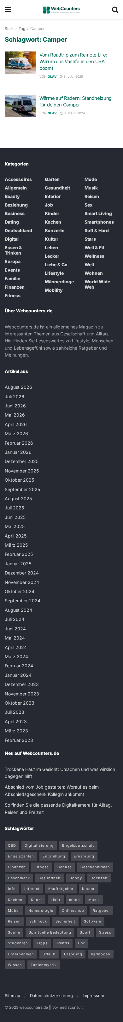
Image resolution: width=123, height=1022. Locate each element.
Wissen (15, 965)
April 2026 (16, 424)
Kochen (53, 222)
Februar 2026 (19, 443)
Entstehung (54, 856)
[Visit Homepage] (61, 9)
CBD (12, 845)
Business (15, 213)
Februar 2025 (19, 554)
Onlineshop (73, 910)
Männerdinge (59, 281)
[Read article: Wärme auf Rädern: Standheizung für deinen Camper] (20, 106)
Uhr (81, 943)
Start (9, 28)
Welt (89, 264)
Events (12, 270)
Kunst (36, 900)
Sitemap (12, 995)
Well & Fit (94, 247)
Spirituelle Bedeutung (50, 932)
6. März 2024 (74, 113)
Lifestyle (54, 273)
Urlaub (49, 954)
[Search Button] (115, 9)
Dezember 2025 (21, 461)
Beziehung (16, 204)
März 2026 (16, 433)
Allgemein (16, 187)
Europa (12, 261)
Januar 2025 (18, 563)
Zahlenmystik (44, 965)
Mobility (54, 290)
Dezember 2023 (22, 684)
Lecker (52, 256)
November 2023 (22, 693)
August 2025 (18, 498)
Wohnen (94, 273)
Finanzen (15, 287)
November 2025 (22, 470)
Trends (62, 943)
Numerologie (40, 910)
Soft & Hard (97, 230)
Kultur (51, 239)
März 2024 (16, 656)
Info (12, 889)
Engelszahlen (21, 856)
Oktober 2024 (19, 591)
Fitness (12, 295)
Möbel (14, 910)
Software (92, 921)
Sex (88, 204)
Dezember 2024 (22, 572)
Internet (32, 889)
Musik (91, 187)
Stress (105, 932)
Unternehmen (21, 954)
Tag (22, 28)
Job (49, 204)
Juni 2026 (15, 405)
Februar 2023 (19, 740)
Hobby (75, 878)
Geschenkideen (95, 867)
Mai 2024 (15, 637)
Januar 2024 (18, 675)
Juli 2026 (14, 396)
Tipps (42, 943)
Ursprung (73, 954)
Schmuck (38, 921)
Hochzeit (99, 878)
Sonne (14, 932)
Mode (91, 179)
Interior (53, 196)
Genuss (64, 867)
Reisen (92, 196)
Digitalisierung (39, 845)
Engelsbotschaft (78, 845)
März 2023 (16, 730)
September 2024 (22, 600)
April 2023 (16, 721)
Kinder (52, 213)
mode (74, 900)
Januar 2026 (18, 452)
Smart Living (98, 213)
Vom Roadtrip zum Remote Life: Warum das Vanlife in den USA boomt (73, 61)
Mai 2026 (15, 415)
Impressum (93, 995)
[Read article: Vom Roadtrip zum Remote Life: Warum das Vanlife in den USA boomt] (20, 62)
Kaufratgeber (60, 889)
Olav (52, 76)
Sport (85, 932)
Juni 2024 (15, 628)
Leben (51, 247)
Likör (56, 900)
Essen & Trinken (13, 250)
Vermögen (100, 954)
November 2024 (22, 582)
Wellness (94, 256)
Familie (12, 278)
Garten (52, 179)
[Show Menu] (8, 9)
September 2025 (22, 489)
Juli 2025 (14, 507)
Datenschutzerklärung (51, 995)
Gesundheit (57, 187)
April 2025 (15, 535)
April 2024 (16, 647)
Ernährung (84, 856)
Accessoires (18, 179)
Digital (12, 239)
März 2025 (16, 545)
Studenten (18, 943)
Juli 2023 (14, 712)
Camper (37, 28)
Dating (12, 222)
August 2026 (18, 387)
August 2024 (18, 610)
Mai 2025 (15, 526)
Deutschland (18, 230)
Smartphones (99, 222)
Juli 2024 (14, 619)
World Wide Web (97, 284)
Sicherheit (65, 921)
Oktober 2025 (19, 480)
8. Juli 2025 (73, 76)
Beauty (12, 196)
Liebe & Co (56, 264)
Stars (90, 239)
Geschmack (19, 878)
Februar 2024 (19, 665)
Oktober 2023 (19, 703)
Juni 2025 (15, 517)
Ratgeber (101, 910)
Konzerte (54, 230)
